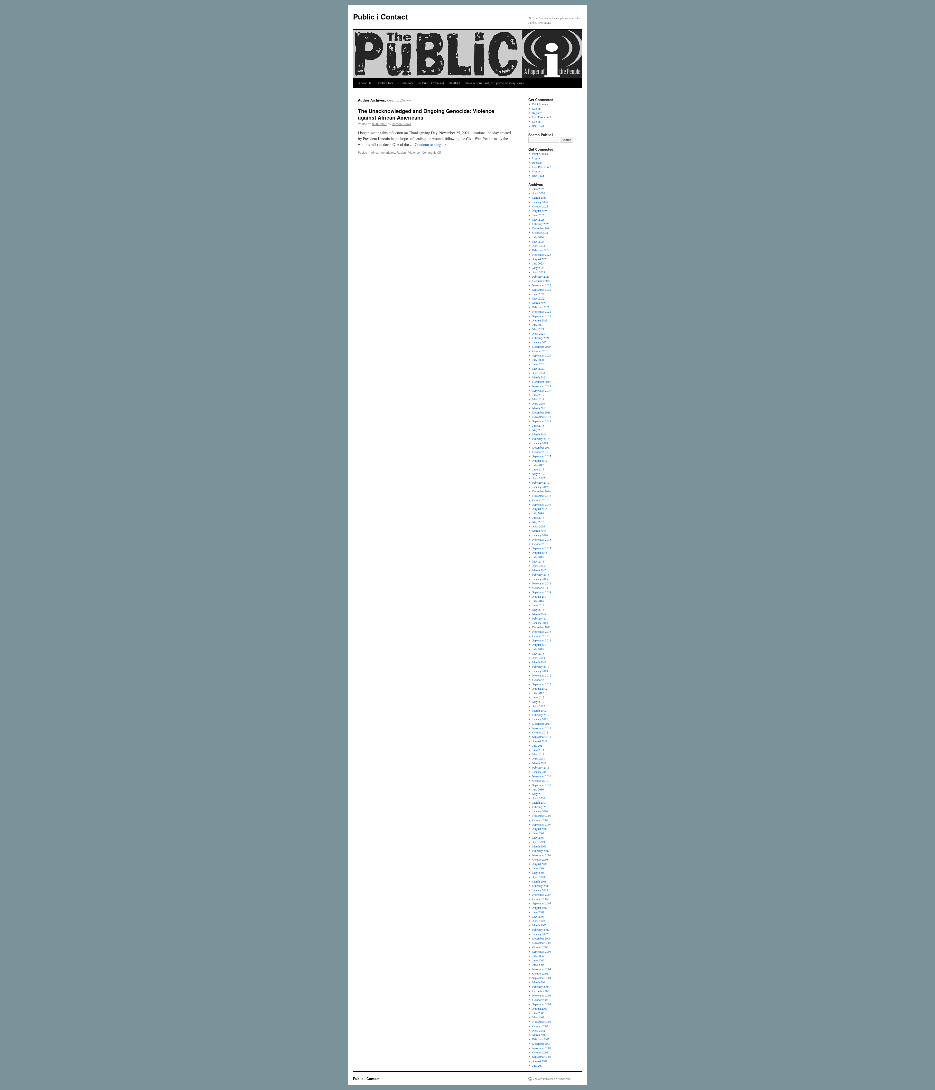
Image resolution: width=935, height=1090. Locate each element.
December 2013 (541, 627)
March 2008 (539, 881)
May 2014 (538, 609)
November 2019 (541, 386)
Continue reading (430, 144)
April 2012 (538, 706)
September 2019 (541, 390)
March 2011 (539, 763)
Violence (414, 152)
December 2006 (541, 938)
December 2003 (541, 991)
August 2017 (539, 460)
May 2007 (538, 916)
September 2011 (541, 737)
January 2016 (540, 535)
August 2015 (539, 552)
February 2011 (540, 767)
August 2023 (539, 259)
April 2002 (538, 1030)
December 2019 (541, 382)
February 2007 (540, 929)
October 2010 (540, 780)
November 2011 (541, 728)
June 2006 (538, 960)
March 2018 (539, 434)
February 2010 (540, 807)
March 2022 (539, 303)
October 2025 (540, 206)
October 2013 (540, 636)
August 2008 (539, 864)
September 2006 (541, 951)
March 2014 (539, 614)
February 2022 (540, 307)
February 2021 (540, 338)
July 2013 (538, 649)
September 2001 (541, 1057)
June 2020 (538, 364)
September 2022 (541, 289)
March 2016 (539, 531)
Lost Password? (541, 117)
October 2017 (540, 452)
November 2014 (541, 583)
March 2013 (539, 662)
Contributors (384, 83)
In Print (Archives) (431, 83)
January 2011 (540, 772)
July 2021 (538, 325)
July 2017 (538, 465)
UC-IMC (454, 83)
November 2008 (541, 855)
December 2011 (541, 723)
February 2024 (540, 250)
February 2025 (540, 224)
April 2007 (538, 921)
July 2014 (538, 601)
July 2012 (538, 693)
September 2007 (541, 903)
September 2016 (541, 504)
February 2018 (540, 439)
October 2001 (540, 1052)
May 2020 (538, 368)
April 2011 (538, 759)
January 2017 (540, 487)
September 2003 (541, 1004)
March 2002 (539, 1035)
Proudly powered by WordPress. (552, 1079)
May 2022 (538, 298)
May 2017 (538, 474)
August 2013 (539, 645)
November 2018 (541, 417)
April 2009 (538, 842)
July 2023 (538, 263)
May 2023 (538, 268)
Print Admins (540, 104)
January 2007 (540, 934)
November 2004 (541, 969)
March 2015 (539, 570)
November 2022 (541, 285)
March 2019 (539, 408)
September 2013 (541, 640)
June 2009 (538, 833)
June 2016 (538, 517)
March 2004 (539, 982)
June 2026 (538, 189)
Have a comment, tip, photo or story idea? (494, 83)
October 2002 (540, 1026)
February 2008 (540, 886)
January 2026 (540, 202)
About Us (365, 83)
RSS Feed (538, 126)
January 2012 (540, 719)
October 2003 (540, 1000)
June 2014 (538, 605)
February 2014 (540, 618)
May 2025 (538, 219)
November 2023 (541, 254)
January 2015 (540, 579)
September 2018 (541, 421)
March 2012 (539, 710)
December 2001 (541, 1043)
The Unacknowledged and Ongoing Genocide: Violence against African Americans (426, 114)
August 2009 (539, 829)
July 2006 (538, 956)
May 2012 (538, 702)
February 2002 (540, 1039)
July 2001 (538, 1065)
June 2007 (538, 912)
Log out (536, 121)
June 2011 (538, 750)
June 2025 (538, 215)
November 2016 (541, 496)
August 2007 (539, 908)
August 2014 (539, 596)
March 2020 (539, 377)
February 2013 (540, 666)
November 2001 (541, 1048)
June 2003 (538, 1013)
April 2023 (538, 272)
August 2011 (539, 741)
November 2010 (541, 776)
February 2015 (540, 574)
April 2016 (538, 526)
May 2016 (538, 522)
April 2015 (538, 566)
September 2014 (541, 592)
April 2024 (538, 246)
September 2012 (541, 684)
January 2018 (540, 443)
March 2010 (539, 802)
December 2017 (541, 447)
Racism (402, 152)
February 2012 (540, 715)
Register (537, 113)
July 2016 (538, 513)
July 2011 (538, 745)
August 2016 (539, 509)
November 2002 (541, 1022)
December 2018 (541, 412)
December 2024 (541, 228)
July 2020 (538, 360)
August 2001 (539, 1061)
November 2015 (541, 539)
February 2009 (540, 851)
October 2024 (540, 233)
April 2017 (538, 478)
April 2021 (538, 333)
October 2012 (540, 680)
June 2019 (538, 395)
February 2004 (540, 986)
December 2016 (541, 491)
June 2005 (538, 965)
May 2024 (538, 241)
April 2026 (538, 193)
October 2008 (540, 859)
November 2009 (541, 816)
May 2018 (538, 430)
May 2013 (538, 653)
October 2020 (540, 351)
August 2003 (539, 1008)
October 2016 (540, 500)
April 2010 (538, 798)
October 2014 (540, 588)
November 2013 (541, 631)
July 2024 (538, 237)
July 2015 (538, 557)
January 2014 (540, 623)
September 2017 (541, 456)
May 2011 (538, 754)
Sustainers (405, 83)
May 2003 (538, 1017)
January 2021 (540, 342)
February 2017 (540, 482)
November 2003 (541, 995)
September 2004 (541, 978)
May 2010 (538, 794)
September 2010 (541, 785)
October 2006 (540, 947)
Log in (536, 108)
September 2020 (541, 355)
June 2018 (538, 425)
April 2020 (538, 373)
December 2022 (541, 281)
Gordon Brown (399, 100)
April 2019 (538, 403)
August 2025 (539, 211)
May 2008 (538, 872)
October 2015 (540, 544)
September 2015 (541, 548)
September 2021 (541, 316)
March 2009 (539, 846)
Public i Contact (380, 16)
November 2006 (541, 943)
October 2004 (540, 973)
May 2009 (538, 837)
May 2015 (538, 561)
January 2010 (540, 811)
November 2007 (541, 894)
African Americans (383, 152)
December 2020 (541, 346)
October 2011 (540, 732)
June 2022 (538, 294)
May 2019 (538, 399)
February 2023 (540, 276)
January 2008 (540, 890)
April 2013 (538, 658)
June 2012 (538, 697)
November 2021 (541, 311)
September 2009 (541, 824)
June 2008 (538, 868)
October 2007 (540, 899)
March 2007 (539, 925)
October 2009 (540, 820)
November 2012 (541, 675)
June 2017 (538, 469)
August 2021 (539, 320)
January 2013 (540, 671)
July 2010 (538, 789)
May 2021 (538, 329)
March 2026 (539, 197)
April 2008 (538, 877)
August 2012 (539, 688)
